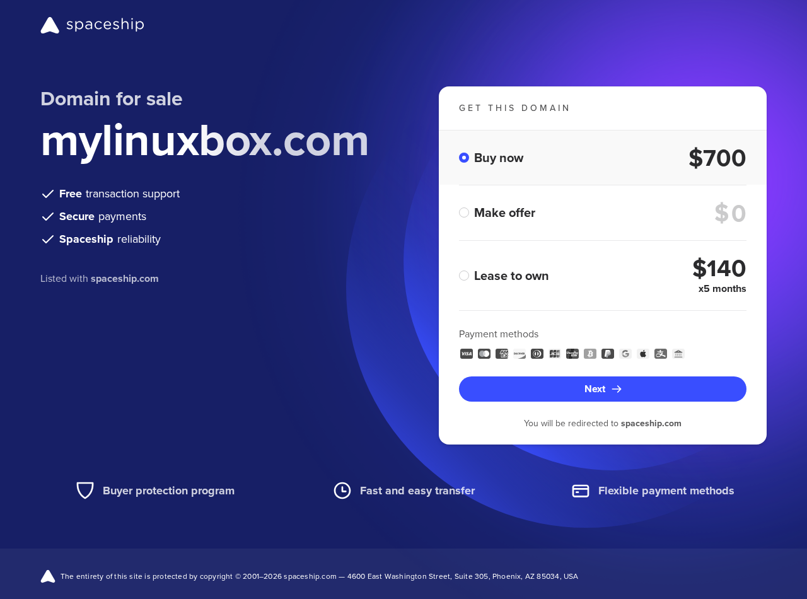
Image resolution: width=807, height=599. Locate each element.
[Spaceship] (92, 25)
